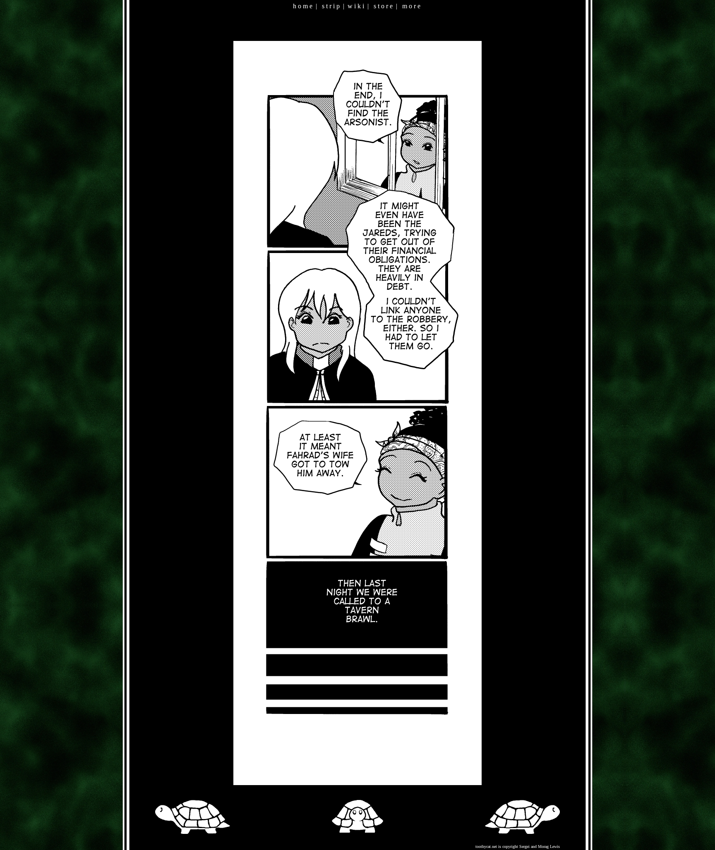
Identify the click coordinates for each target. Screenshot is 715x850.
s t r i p (331, 6)
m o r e (411, 6)
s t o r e (383, 6)
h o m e (302, 6)
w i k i (356, 6)
